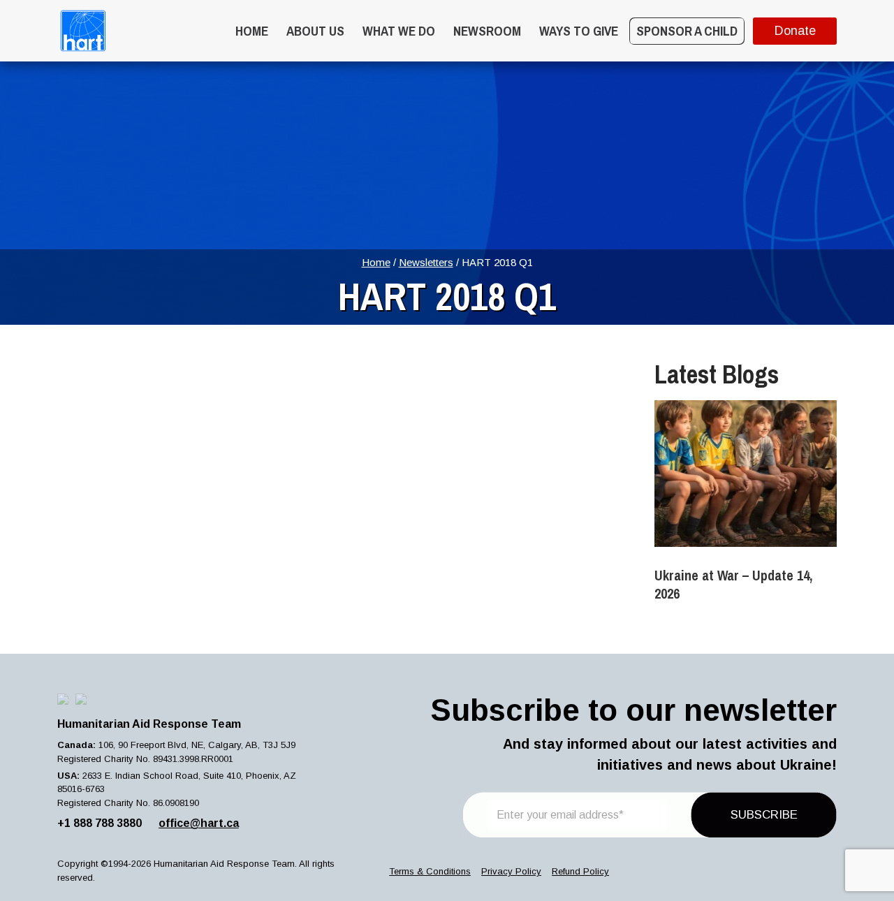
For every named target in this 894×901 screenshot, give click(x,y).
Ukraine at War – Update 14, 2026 (733, 584)
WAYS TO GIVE (578, 31)
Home (251, 31)
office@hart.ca (199, 823)
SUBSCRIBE (764, 814)
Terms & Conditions (430, 871)
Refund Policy (580, 871)
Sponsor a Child (687, 31)
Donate (795, 31)
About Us (315, 31)
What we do (398, 31)
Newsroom (487, 31)
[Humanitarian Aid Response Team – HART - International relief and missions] (82, 31)
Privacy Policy (511, 871)
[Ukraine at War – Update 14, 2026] (745, 473)
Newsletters (426, 262)
